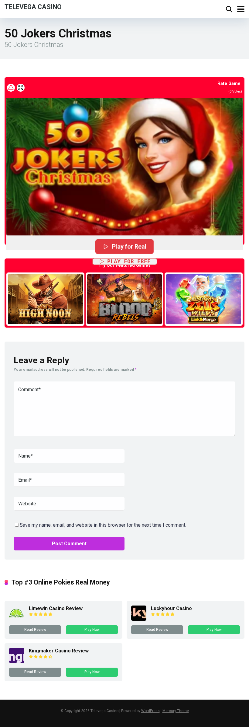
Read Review (35, 629)
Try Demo (45, 299)
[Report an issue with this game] (11, 88)
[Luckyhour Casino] (138, 619)
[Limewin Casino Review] (16, 619)
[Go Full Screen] (21, 88)
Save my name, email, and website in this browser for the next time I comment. (103, 525)
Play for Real (129, 246)
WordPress (150, 711)
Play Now (92, 629)
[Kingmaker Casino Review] (16, 661)
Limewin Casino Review (56, 608)
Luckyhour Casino (171, 608)
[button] (124, 159)
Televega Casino (33, 6)
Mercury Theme (175, 711)
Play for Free (129, 261)
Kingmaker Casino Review (59, 651)
